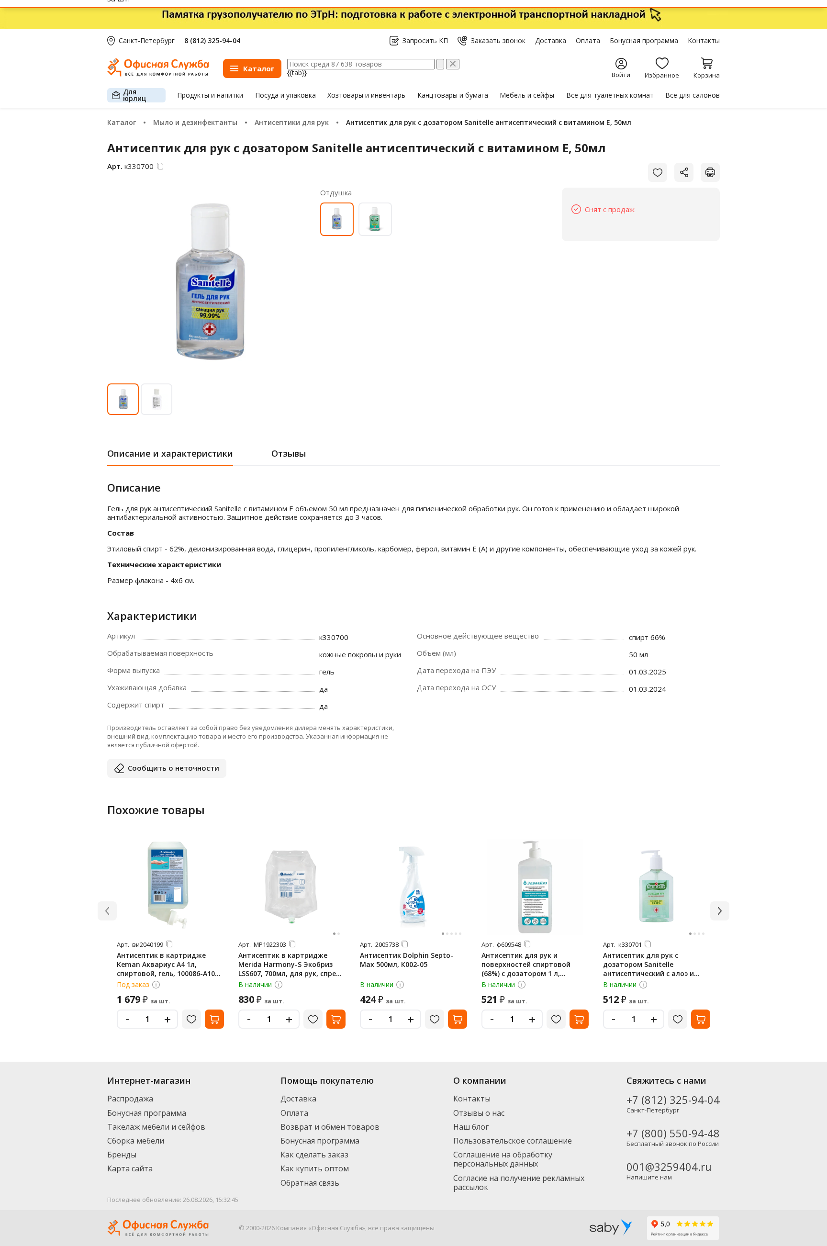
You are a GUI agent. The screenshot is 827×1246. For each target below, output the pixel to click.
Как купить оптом (314, 1168)
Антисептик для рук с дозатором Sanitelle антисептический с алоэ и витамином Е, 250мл (648, 969)
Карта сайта (130, 1168)
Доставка (550, 40)
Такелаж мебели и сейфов (156, 1127)
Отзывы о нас (478, 1113)
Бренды (121, 1154)
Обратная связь (309, 1183)
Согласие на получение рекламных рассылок (518, 1182)
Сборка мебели (135, 1140)
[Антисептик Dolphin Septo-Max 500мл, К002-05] (413, 887)
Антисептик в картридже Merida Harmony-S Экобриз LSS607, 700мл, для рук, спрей (289, 964)
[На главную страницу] (158, 74)
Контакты (704, 40)
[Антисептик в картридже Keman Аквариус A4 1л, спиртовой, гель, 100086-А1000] (170, 887)
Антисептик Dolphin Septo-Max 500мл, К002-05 (406, 960)
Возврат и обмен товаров (330, 1127)
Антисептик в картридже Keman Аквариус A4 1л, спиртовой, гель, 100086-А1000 (170, 964)
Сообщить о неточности (173, 768)
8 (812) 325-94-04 (212, 40)
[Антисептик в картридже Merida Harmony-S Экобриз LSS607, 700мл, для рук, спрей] (292, 887)
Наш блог (471, 1127)
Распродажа (130, 1098)
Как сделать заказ (314, 1154)
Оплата (588, 40)
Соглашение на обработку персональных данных (502, 1159)
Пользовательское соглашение (512, 1140)
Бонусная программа (644, 40)
